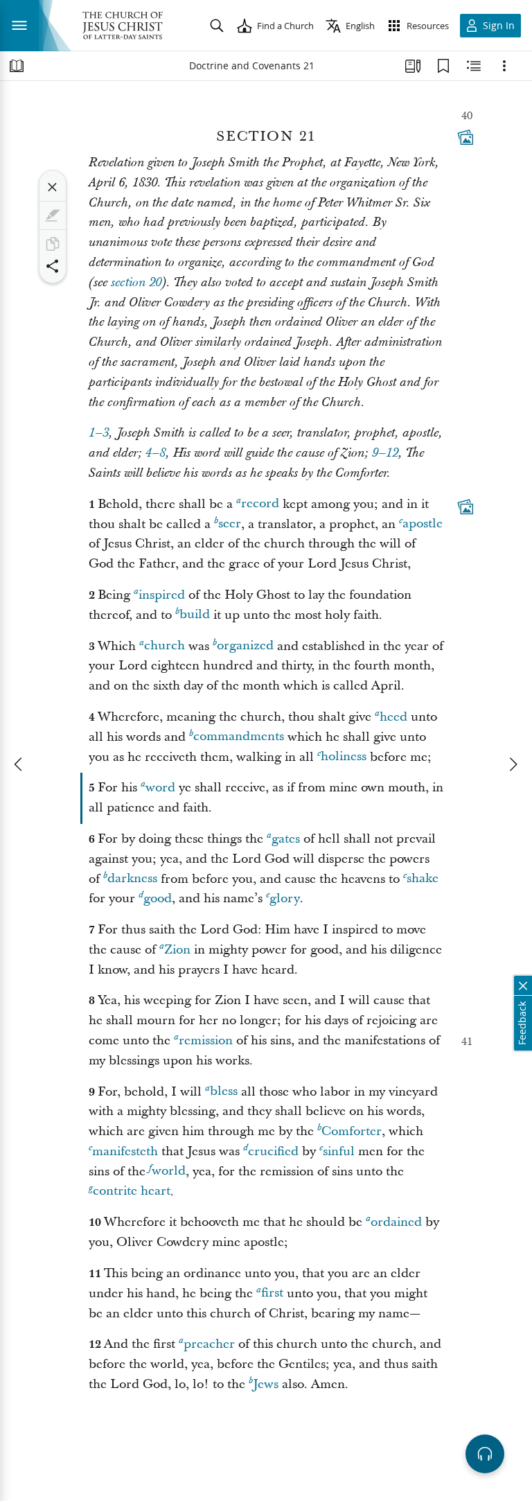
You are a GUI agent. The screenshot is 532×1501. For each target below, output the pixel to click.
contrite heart (131, 1191)
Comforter (351, 1131)
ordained (396, 1222)
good (157, 898)
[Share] (53, 266)
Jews (265, 1384)
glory (284, 898)
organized (245, 646)
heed (393, 717)
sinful (339, 1151)
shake (422, 879)
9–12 (385, 453)
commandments (238, 737)
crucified (273, 1151)
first (272, 1293)
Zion (177, 949)
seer (229, 524)
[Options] (504, 66)
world (169, 1171)
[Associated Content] (465, 137)
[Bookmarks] (443, 66)
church (164, 646)
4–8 (155, 453)
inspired (162, 595)
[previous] (19, 764)
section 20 (136, 282)
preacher (209, 1344)
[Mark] (53, 215)
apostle (422, 524)
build (194, 615)
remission (206, 1040)
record (260, 504)
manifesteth (125, 1151)
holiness (343, 757)
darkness (132, 879)
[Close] (53, 187)
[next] (512, 764)
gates (286, 839)
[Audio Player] (485, 1453)
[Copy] (53, 244)
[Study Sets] (413, 66)
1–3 (99, 433)
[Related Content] (474, 66)
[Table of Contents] (17, 66)
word (160, 787)
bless (224, 1091)
